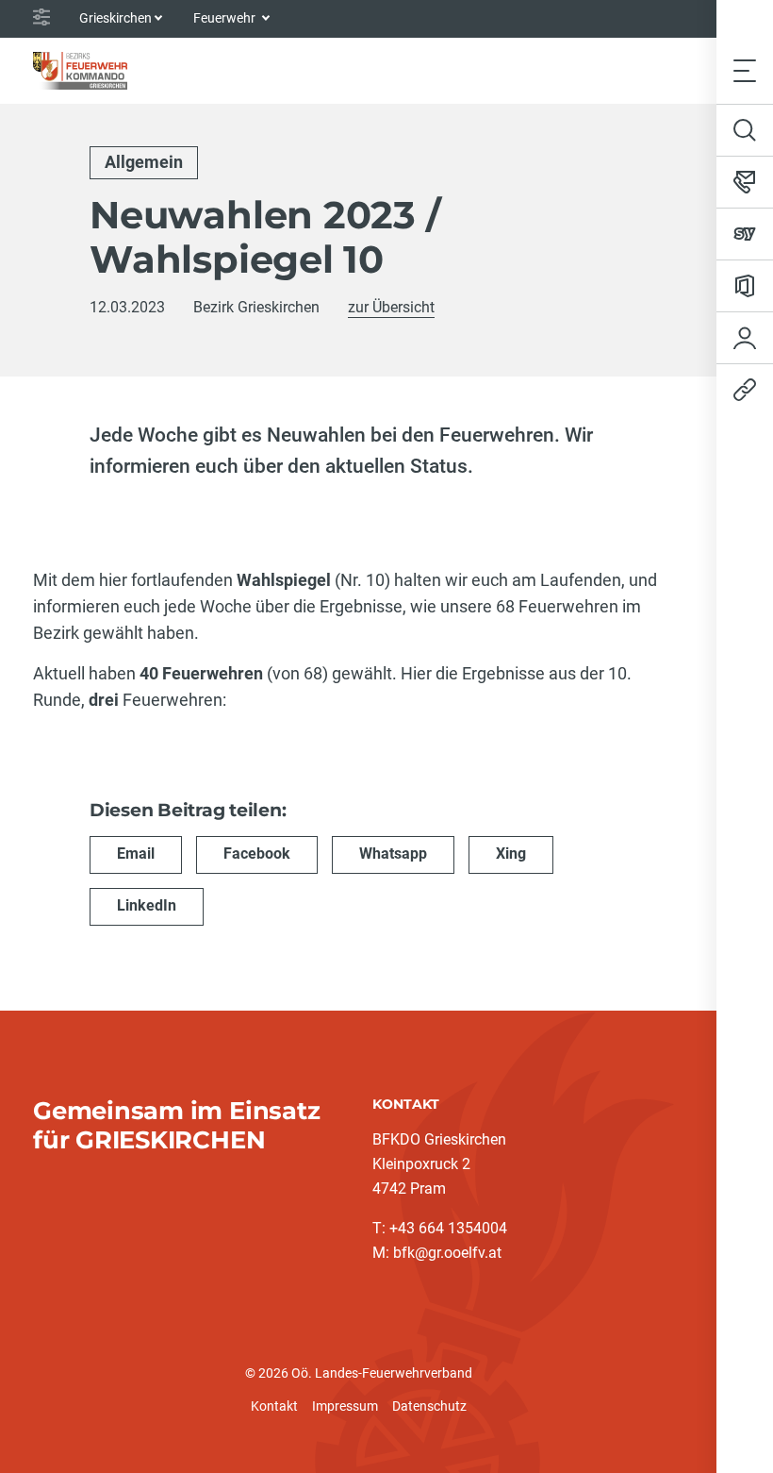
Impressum (345, 1406)
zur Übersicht (391, 307)
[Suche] (744, 130)
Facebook (256, 853)
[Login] (744, 337)
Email (136, 853)
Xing (511, 853)
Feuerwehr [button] (225, 17)
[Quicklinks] (744, 389)
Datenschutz (429, 1406)
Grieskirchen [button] (115, 17)
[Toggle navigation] (744, 70)
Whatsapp (393, 853)
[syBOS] (744, 234)
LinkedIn (146, 905)
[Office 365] (744, 285)
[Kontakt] (744, 182)
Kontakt (274, 1406)
